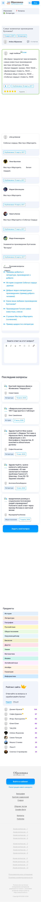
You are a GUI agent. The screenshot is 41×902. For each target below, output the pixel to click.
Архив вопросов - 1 (20, 829)
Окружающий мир (12, 636)
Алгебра (8, 667)
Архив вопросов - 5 (20, 844)
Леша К (12, 747)
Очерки (20, 800)
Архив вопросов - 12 (20, 868)
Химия (7, 649)
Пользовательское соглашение (20, 874)
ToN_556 (13, 728)
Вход (35, 3)
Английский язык (11, 663)
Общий (15, 702)
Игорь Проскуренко (17, 719)
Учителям (20, 819)
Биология (8, 640)
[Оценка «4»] (13, 91)
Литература (22, 36)
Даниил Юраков (16, 709)
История (8, 420)
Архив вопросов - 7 (20, 850)
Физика (7, 658)
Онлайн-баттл (20, 809)
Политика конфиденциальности (20, 877)
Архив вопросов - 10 (20, 861)
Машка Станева (16, 742)
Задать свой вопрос (21, 529)
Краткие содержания (20, 797)
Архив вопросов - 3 (20, 835)
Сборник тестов (20, 806)
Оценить (22, 92)
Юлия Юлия (14, 723)
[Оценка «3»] (10, 91)
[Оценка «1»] (5, 91)
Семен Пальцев (16, 738)
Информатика (10, 676)
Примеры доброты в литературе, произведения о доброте (18, 275)
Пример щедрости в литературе (20, 324)
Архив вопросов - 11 (20, 865)
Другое (7, 645)
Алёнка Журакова (17, 733)
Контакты (20, 815)
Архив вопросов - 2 (20, 832)
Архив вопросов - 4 (20, 838)
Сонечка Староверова (18, 752)
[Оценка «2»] (7, 91)
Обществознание (11, 519)
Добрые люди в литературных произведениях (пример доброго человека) (20, 293)
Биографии (20, 794)
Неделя (9, 702)
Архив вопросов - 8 (20, 853)
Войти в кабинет (20, 781)
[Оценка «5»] (15, 91)
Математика (10, 654)
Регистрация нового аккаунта (20, 787)
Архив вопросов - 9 (20, 858)
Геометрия (9, 672)
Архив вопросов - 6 (20, 847)
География (9, 622)
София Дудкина (16, 714)
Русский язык (10, 627)
